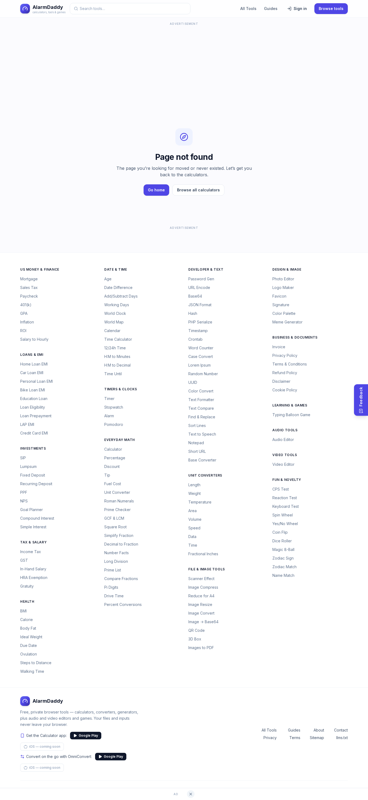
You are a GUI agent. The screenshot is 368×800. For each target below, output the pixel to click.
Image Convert (201, 613)
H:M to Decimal (117, 365)
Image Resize (200, 604)
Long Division (116, 561)
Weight (194, 493)
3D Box (194, 639)
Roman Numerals (119, 501)
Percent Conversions (123, 604)
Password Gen (201, 279)
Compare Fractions (121, 578)
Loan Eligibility (32, 407)
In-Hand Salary (33, 569)
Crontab (195, 339)
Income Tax (30, 551)
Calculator (113, 449)
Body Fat (28, 628)
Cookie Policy (284, 390)
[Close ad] (191, 794)
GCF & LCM (114, 518)
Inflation (27, 322)
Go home (156, 190)
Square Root (115, 527)
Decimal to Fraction (121, 544)
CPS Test (280, 489)
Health (27, 601)
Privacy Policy (284, 355)
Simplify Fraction (118, 535)
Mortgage (29, 279)
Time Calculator (118, 339)
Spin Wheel (282, 515)
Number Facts (116, 552)
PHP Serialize (200, 322)
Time (192, 545)
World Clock (115, 313)
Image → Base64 (203, 621)
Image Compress (203, 587)
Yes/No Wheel (285, 523)
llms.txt (342, 737)
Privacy (270, 737)
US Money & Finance (39, 269)
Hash (192, 313)
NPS (24, 501)
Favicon (279, 296)
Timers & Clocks (120, 389)
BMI (23, 611)
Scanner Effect (201, 578)
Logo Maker (283, 287)
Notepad (196, 442)
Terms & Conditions (289, 364)
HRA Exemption (33, 577)
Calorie (26, 619)
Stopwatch (113, 407)
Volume (195, 519)
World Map (114, 322)
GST (24, 560)
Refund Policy (284, 372)
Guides (270, 8)
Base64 (195, 296)
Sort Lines (197, 425)
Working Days (116, 304)
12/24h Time (115, 348)
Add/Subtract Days (121, 296)
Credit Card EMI (34, 433)
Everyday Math (119, 440)
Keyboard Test (285, 506)
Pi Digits (111, 587)
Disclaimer (281, 381)
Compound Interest (37, 518)
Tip (107, 475)
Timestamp (198, 330)
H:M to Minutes (117, 356)
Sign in (300, 8)
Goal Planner (31, 509)
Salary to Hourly (34, 339)
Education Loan (33, 398)
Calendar (112, 330)
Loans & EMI (31, 355)
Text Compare (201, 408)
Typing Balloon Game (291, 414)
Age (108, 279)
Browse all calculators (198, 190)
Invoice (278, 346)
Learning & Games (289, 405)
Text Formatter (201, 399)
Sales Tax (29, 287)
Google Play (88, 735)
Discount (112, 466)
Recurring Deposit (36, 483)
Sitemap (317, 737)
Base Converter (202, 460)
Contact (341, 730)
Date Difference (118, 287)
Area (192, 510)
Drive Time (114, 596)
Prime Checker (117, 509)
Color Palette (284, 313)
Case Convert (200, 356)
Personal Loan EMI (36, 381)
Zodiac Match (284, 566)
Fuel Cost (112, 483)
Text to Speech (202, 434)
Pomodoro (113, 424)
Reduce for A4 (201, 596)
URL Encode (199, 287)
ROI (23, 330)
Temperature (199, 502)
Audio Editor (283, 439)
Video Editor (283, 464)
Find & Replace (201, 417)
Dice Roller (282, 541)
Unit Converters (205, 475)
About (319, 730)
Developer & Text (206, 269)
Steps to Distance (35, 662)
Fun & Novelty (286, 480)
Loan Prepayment (35, 415)
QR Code (196, 630)
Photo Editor (283, 279)
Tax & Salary (33, 542)
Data (192, 536)
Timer (109, 398)
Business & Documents (295, 337)
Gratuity (27, 586)
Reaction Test (284, 497)
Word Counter (200, 348)
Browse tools (331, 8)
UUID (192, 382)
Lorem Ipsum (199, 365)
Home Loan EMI (34, 364)
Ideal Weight (31, 637)
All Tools (248, 8)
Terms (294, 737)
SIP (23, 458)
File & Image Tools (206, 569)
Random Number (203, 373)
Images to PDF (201, 647)
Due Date (28, 645)
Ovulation (28, 654)
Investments (33, 448)
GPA (23, 313)
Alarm (109, 415)
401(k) (26, 304)
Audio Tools (285, 430)
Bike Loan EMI (32, 390)
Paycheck (29, 296)
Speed (194, 528)
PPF (23, 492)
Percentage (114, 458)
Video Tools (284, 455)
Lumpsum (28, 466)
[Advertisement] (184, 64)
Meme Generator (287, 322)
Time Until (113, 373)
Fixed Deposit (32, 475)
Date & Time (115, 269)
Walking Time (32, 671)
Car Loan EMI (31, 372)
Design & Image (286, 269)
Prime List (112, 570)
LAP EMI (27, 424)
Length (194, 484)
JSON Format (199, 304)
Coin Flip (280, 532)
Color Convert (200, 391)
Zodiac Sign (283, 558)
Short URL (197, 451)
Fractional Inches (203, 553)
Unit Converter (117, 492)
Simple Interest (33, 527)
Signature (280, 304)
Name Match (283, 575)
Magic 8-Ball (283, 549)
